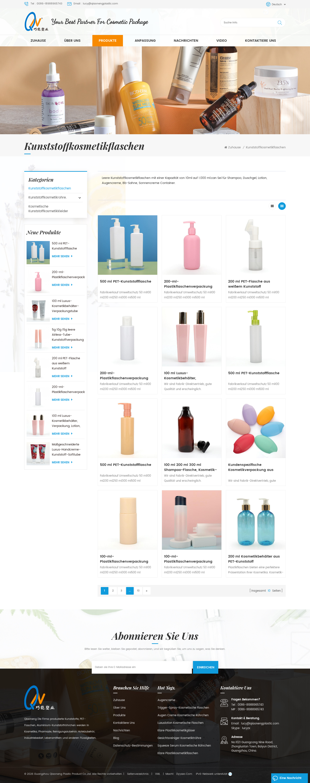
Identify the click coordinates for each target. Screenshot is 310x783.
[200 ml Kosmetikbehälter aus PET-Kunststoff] (256, 520)
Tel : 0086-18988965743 (46, 3)
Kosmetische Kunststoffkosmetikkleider (48, 209)
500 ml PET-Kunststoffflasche (64, 246)
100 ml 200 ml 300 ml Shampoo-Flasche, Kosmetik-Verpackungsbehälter (190, 467)
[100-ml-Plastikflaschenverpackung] (127, 520)
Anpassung (145, 40)
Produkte (108, 40)
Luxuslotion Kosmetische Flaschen (181, 723)
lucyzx (246, 728)
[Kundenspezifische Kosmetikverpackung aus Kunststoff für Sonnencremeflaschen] (256, 428)
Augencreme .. (167, 700)
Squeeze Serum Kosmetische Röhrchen (184, 746)
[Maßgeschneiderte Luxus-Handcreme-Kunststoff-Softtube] (38, 453)
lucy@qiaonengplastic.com (260, 723)
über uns (72, 40)
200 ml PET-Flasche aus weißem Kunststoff (66, 363)
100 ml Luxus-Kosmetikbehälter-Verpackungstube (65, 306)
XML (157, 774)
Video (221, 40)
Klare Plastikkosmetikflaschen (178, 753)
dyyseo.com (184, 774)
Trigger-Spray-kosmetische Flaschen (183, 708)
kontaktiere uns (260, 40)
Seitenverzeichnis (137, 774)
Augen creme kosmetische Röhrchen (183, 715)
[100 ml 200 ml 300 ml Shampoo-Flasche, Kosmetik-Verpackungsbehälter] (191, 428)
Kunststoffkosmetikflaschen (266, 147)
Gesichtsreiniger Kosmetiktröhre (179, 738)
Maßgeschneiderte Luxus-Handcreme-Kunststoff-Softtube (66, 449)
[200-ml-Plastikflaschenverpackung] (38, 281)
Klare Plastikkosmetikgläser (176, 731)
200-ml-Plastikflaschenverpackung (68, 275)
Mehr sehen (60, 256)
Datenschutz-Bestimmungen (133, 746)
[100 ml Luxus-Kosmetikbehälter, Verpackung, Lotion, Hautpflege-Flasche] (38, 425)
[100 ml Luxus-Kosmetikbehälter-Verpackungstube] (38, 310)
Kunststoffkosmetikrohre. (47, 197)
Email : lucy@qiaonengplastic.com (96, 3)
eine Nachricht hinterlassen (290, 779)
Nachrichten (186, 40)
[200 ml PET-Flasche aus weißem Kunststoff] (38, 367)
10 (138, 591)
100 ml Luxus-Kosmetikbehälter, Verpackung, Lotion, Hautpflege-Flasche (66, 421)
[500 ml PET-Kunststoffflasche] (38, 252)
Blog (116, 738)
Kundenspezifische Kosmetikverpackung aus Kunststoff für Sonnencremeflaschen (251, 467)
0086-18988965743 (251, 705)
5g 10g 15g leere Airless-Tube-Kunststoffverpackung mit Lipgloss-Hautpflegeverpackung (68, 334)
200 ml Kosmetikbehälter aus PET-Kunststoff (254, 559)
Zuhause (38, 40)
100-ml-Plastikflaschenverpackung (124, 559)
